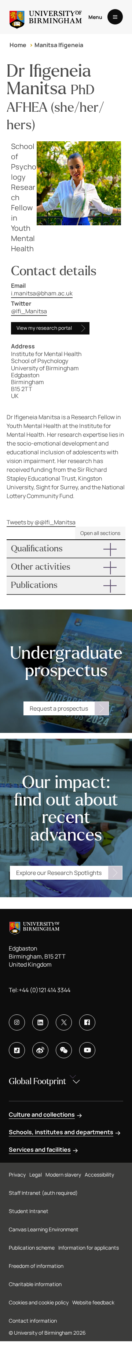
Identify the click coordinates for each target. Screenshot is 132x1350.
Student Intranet (28, 1211)
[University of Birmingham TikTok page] (17, 1050)
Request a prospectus (59, 708)
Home (18, 45)
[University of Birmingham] (45, 17)
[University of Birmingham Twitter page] (64, 1022)
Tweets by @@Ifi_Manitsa (41, 522)
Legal (35, 1174)
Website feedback (93, 1302)
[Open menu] (115, 17)
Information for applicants (88, 1247)
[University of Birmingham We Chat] (64, 1050)
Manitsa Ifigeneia (58, 45)
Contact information (33, 1320)
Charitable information (35, 1284)
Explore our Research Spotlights (59, 873)
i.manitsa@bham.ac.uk (42, 293)
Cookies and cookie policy (39, 1302)
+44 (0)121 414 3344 (44, 990)
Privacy (17, 1174)
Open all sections (100, 532)
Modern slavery (63, 1174)
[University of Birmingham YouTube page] (87, 1050)
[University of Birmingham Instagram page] (17, 1022)
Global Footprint (37, 1081)
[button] (66, 549)
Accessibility (99, 1174)
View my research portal (44, 328)
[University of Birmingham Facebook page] (87, 1022)
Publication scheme (32, 1247)
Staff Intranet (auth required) (43, 1192)
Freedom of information (36, 1265)
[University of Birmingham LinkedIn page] (40, 1022)
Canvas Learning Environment (43, 1229)
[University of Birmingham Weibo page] (40, 1050)
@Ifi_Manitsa (29, 311)
